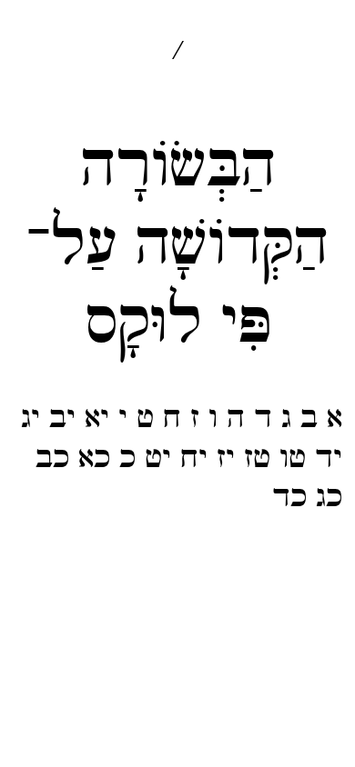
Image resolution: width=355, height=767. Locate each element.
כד (289, 497)
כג (329, 497)
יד (328, 458)
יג (30, 418)
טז (257, 458)
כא (94, 458)
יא (97, 418)
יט (158, 458)
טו (292, 458)
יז (226, 458)
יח (194, 458)
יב (62, 418)
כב (52, 458)
